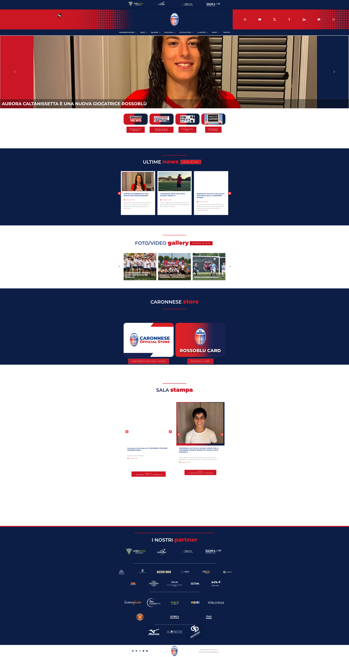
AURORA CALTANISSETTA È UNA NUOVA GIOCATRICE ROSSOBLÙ (74, 103)
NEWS (142, 32)
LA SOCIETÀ (201, 32)
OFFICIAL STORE (185, 32)
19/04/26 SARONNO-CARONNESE (206, 277)
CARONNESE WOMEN (126, 32)
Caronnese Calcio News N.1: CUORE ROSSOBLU (145, 448)
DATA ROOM (168, 32)
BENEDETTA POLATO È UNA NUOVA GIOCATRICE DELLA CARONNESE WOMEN (137, 195)
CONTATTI (226, 32)
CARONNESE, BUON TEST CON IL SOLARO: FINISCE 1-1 (199, 448)
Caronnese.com (214, 649)
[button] (15, 72)
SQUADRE (154, 32)
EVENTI (214, 32)
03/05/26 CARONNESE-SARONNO (172, 277)
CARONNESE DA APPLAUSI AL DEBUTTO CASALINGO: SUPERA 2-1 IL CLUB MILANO (211, 195)
